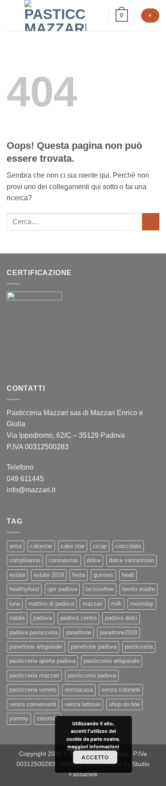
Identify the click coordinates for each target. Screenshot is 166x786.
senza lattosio (82, 704)
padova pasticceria (33, 632)
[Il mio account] (97, 15)
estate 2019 (49, 575)
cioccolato (128, 546)
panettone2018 (118, 632)
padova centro (78, 618)
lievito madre (138, 589)
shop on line (124, 704)
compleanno (24, 560)
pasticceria (139, 646)
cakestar (41, 546)
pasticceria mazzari (34, 675)
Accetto (94, 757)
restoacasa (79, 689)
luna (14, 603)
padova (42, 618)
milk (116, 603)
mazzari (92, 603)
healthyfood (24, 589)
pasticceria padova (92, 675)
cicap (100, 546)
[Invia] (150, 221)
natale (17, 618)
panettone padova (93, 646)
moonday (142, 603)
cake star (73, 546)
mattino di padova (51, 603)
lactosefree (99, 589)
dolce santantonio (131, 560)
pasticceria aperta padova (42, 661)
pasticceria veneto (32, 689)
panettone (78, 632)
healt (128, 575)
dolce (93, 560)
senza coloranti (120, 689)
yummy (18, 718)
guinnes (103, 575)
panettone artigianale (35, 646)
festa (78, 575)
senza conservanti (32, 704)
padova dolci (121, 618)
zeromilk (47, 718)
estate (17, 575)
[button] (12, 15)
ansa (15, 546)
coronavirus (63, 560)
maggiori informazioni (93, 746)
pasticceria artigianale (111, 661)
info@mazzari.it (32, 490)
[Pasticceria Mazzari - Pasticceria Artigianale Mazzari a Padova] (55, 15)
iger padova (62, 589)
